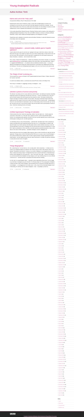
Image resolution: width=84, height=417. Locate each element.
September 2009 (62, 315)
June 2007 (60, 371)
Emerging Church (66, 46)
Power (23, 43)
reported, (20, 76)
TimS (12, 41)
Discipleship (31, 42)
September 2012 (62, 239)
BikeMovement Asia (17, 61)
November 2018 (61, 151)
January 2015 (61, 180)
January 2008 (61, 357)
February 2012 (61, 254)
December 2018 (61, 149)
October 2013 (61, 212)
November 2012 (61, 235)
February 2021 (61, 140)
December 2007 (61, 359)
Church (12, 69)
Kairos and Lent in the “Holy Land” (21, 19)
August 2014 (61, 191)
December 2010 (61, 283)
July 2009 (60, 319)
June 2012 (60, 245)
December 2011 (61, 258)
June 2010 (60, 296)
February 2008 (61, 355)
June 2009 (60, 321)
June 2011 (60, 271)
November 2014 (61, 184)
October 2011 (61, 262)
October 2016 (61, 170)
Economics (60, 46)
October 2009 (61, 313)
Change (60, 41)
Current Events (25, 42)
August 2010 (61, 292)
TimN (60, 84)
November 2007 (61, 361)
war (37, 43)
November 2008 (61, 336)
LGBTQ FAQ (60, 28)
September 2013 (62, 214)
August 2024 (61, 128)
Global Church (41, 42)
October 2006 (61, 388)
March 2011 (61, 277)
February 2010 (61, 304)
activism (12, 42)
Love (72, 51)
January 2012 (61, 256)
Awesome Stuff (61, 39)
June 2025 (60, 123)
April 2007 (60, 376)
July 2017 (60, 168)
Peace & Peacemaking (65, 56)
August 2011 (61, 266)
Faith (19, 69)
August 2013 (61, 216)
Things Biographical (16, 146)
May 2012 (60, 247)
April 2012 (60, 250)
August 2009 (61, 317)
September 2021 (62, 138)
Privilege (60, 60)
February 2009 (61, 329)
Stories (27, 69)
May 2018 (60, 157)
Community (16, 69)
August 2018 (61, 155)
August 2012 (61, 241)
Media (27, 87)
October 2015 (61, 174)
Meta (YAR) (63, 54)
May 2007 (60, 374)
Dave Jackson (61, 92)
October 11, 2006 (19, 86)
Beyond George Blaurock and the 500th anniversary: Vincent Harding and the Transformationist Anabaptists (66, 73)
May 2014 (60, 197)
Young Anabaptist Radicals (24, 5)
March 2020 (61, 144)
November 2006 (61, 386)
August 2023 (61, 130)
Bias (64, 39)
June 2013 (60, 220)
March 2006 (61, 395)
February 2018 (61, 159)
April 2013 (60, 224)
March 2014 (61, 201)
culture (72, 42)
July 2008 (60, 344)
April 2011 (60, 275)
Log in (60, 401)
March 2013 (61, 226)
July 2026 (60, 121)
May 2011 (60, 273)
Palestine (19, 43)
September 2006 (62, 390)
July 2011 (60, 268)
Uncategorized (26, 107)
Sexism (67, 60)
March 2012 (61, 252)
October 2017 (61, 163)
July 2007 (60, 369)
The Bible (60, 62)
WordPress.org (61, 407)
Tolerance (72, 62)
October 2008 (61, 338)
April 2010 (60, 300)
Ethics (72, 46)
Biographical (68, 39)
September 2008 (62, 340)
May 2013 (60, 222)
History (24, 87)
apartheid (20, 42)
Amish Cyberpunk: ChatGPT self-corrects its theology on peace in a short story (66, 80)
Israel (45, 42)
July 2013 (60, 218)
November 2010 (61, 285)
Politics (60, 58)
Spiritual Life (26, 43)
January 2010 (61, 306)
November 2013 (61, 210)
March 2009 (61, 327)
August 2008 (61, 342)
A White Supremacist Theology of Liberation (24, 112)
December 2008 (61, 334)
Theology (31, 43)
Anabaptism (16, 42)
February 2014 (61, 203)
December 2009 (61, 308)
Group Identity (23, 69)
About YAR (60, 24)
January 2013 (61, 231)
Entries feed (61, 403)
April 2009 (60, 325)
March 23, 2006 (18, 107)
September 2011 (62, 264)
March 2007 (61, 378)
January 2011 (61, 281)
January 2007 (61, 382)
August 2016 (61, 172)
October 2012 (61, 237)
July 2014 (60, 193)
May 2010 (60, 298)
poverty (64, 58)
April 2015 (60, 176)
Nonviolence (31, 87)
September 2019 (62, 147)
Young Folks (65, 65)
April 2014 (60, 199)
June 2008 (60, 346)
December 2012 (61, 233)
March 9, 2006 (18, 169)
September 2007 (62, 365)
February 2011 (61, 279)
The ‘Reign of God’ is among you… (21, 74)
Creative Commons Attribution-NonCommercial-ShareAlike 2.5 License (40, 416)
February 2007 (61, 380)
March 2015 (61, 178)
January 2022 (61, 136)
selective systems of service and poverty (23, 92)
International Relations (62, 51)
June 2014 (60, 195)
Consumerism (68, 42)
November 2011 (61, 260)
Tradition (34, 43)
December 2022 (61, 132)
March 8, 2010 (18, 41)
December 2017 (61, 161)
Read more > (52, 41)
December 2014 (61, 182)
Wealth (59, 65)
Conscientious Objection (18, 87)
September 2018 (62, 153)
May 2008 (60, 348)
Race (64, 60)
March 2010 (61, 302)
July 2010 (60, 294)
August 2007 (61, 367)
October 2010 (61, 287)
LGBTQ (69, 51)
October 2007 (61, 363)
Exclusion (59, 47)
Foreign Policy (35, 42)
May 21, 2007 (18, 68)
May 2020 (60, 142)
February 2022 (61, 134)
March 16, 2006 (18, 141)
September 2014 (62, 189)
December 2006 (61, 384)
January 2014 (61, 205)
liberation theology (14, 43)
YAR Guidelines (61, 26)
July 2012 (60, 243)
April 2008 (60, 350)
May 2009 (60, 323)
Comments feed (61, 405)
